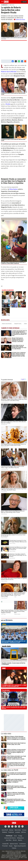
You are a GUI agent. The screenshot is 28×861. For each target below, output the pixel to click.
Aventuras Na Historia (10, 838)
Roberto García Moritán (9, 72)
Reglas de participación (20, 846)
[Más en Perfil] (9, 620)
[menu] (2, 2)
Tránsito (14, 848)
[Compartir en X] (16, 61)
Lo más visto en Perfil (9, 770)
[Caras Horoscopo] (14, 815)
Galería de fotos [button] (20, 19)
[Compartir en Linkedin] (22, 61)
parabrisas (14, 690)
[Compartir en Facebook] (13, 61)
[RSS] (19, 826)
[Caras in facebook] (9, 826)
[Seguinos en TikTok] (16, 826)
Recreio (15, 840)
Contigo (20, 836)
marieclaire (14, 646)
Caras (15, 836)
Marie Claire (18, 830)
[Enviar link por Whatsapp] (19, 61)
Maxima (20, 840)
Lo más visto (6, 733)
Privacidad (5, 846)
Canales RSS (5, 843)
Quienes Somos (14, 843)
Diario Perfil (5, 830)
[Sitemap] (22, 826)
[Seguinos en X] (12, 826)
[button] (14, 31)
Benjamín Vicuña (17, 323)
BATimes (23, 832)
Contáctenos (22, 843)
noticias (14, 624)
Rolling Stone (20, 838)
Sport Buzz (8, 840)
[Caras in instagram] (5, 826)
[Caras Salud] (14, 809)
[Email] (25, 61)
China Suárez (13, 189)
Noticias (11, 830)
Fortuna (24, 830)
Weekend (4, 832)
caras (14, 669)
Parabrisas (11, 832)
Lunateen (17, 832)
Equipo (11, 846)
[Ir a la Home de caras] (6, 2)
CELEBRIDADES (4, 5)
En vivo (24, 1)
